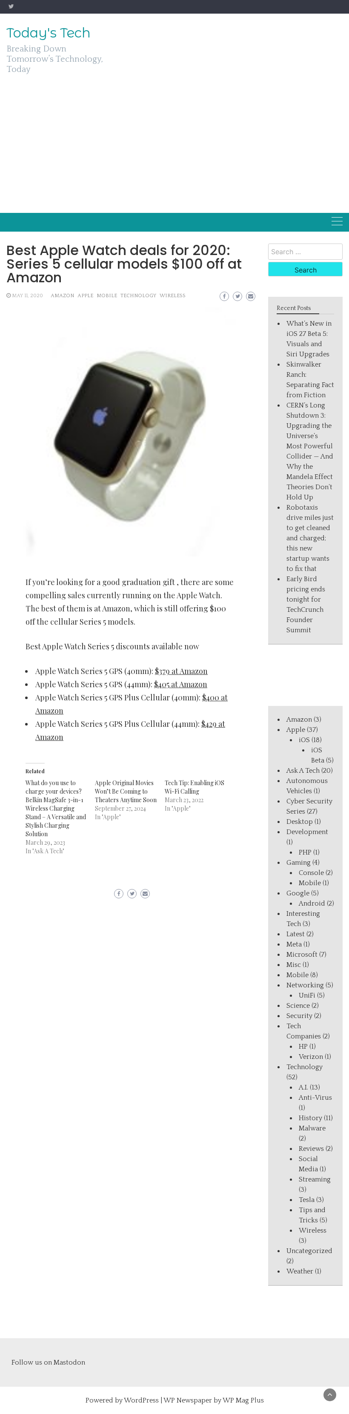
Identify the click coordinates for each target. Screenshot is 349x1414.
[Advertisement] (174, 149)
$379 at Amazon (181, 671)
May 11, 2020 (27, 295)
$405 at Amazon (180, 684)
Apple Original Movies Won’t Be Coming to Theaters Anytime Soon (126, 791)
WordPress (141, 1400)
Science (298, 1006)
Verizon (311, 1057)
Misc (293, 965)
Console (311, 873)
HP (303, 1046)
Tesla (307, 1200)
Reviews (311, 1149)
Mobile (107, 295)
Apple (85, 295)
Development (307, 832)
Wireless (173, 295)
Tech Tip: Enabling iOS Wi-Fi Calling (194, 787)
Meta (294, 944)
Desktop (299, 822)
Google (297, 893)
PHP (305, 852)
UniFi (307, 995)
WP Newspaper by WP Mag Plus (213, 1400)
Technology (138, 295)
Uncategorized (309, 1251)
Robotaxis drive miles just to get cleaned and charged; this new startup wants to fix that (310, 538)
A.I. (303, 1087)
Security (299, 1016)
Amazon (62, 295)
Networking (305, 985)
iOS (304, 740)
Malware (312, 1128)
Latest (295, 934)
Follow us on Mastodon (48, 1362)
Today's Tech (48, 33)
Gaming (298, 862)
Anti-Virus (315, 1097)
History (310, 1118)
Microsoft (302, 954)
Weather (299, 1271)
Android (312, 903)
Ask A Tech (303, 770)
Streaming (315, 1179)
